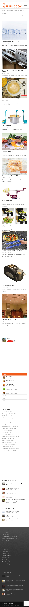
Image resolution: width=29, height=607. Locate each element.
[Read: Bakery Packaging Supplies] (3, 594)
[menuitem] (12, 1)
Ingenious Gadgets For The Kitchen (12, 225)
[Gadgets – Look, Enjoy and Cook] (14, 166)
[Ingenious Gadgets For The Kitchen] (14, 216)
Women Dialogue (6, 564)
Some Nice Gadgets (7, 200)
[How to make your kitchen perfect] (14, 306)
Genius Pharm (6, 557)
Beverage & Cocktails (8, 413)
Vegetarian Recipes (7, 450)
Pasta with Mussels (10, 380)
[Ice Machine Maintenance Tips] (14, 30)
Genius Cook (5, 553)
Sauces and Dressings (8, 442)
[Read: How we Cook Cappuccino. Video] (3, 519)
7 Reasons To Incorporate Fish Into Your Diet (15, 492)
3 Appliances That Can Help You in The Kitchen (15, 515)
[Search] (21, 5)
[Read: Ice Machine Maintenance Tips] (3, 512)
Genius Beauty (6, 551)
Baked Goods (5, 411)
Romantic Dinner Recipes (8, 436)
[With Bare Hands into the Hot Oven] (14, 240)
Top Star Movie (6, 562)
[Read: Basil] (4, 389)
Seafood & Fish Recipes (8, 444)
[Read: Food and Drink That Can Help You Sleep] (3, 496)
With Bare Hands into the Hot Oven (12, 250)
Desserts (4, 420)
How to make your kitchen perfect (11, 319)
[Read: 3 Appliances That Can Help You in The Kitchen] (3, 515)
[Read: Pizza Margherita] (4, 385)
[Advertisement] (15, 357)
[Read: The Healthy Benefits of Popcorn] (3, 489)
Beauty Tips (5, 534)
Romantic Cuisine (9, 376)
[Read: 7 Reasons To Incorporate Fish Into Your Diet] (3, 493)
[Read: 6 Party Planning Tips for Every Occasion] (3, 590)
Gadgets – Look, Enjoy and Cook (11, 176)
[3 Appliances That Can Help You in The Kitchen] (14, 59)
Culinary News (6, 418)
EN (12, 1)
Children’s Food (6, 416)
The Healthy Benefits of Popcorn (12, 488)
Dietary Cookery (6, 422)
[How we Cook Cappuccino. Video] (14, 88)
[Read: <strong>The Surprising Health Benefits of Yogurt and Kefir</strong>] (3, 483)
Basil (7, 388)
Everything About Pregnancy (9, 536)
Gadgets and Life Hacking (9, 426)
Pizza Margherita (9, 384)
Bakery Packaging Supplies (11, 593)
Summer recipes (6, 446)
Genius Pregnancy (7, 555)
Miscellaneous (6, 434)
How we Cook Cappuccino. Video (11, 99)
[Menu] (25, 5)
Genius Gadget (6, 559)
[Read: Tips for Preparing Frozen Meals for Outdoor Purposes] (3, 581)
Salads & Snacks (6, 440)
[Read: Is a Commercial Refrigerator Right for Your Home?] (3, 576)
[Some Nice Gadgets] (14, 193)
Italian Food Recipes (7, 428)
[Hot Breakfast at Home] (14, 273)
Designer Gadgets (7, 125)
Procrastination (6, 540)
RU (15, 1)
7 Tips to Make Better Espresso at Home (14, 585)
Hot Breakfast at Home (8, 285)
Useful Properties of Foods (9, 448)
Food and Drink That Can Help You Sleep (14, 495)
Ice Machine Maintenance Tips (10, 41)
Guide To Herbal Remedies (9, 538)
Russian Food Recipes (8, 438)
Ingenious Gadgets (7, 151)
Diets (3, 424)
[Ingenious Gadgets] (14, 141)
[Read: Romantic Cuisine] (4, 377)
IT (17, 1)
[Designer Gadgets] (14, 117)
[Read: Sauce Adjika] (4, 392)
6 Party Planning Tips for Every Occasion (14, 589)
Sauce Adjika (9, 391)
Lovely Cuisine (6, 430)
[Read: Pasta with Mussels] (4, 381)
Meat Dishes (5, 432)
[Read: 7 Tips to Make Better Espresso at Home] (3, 586)
